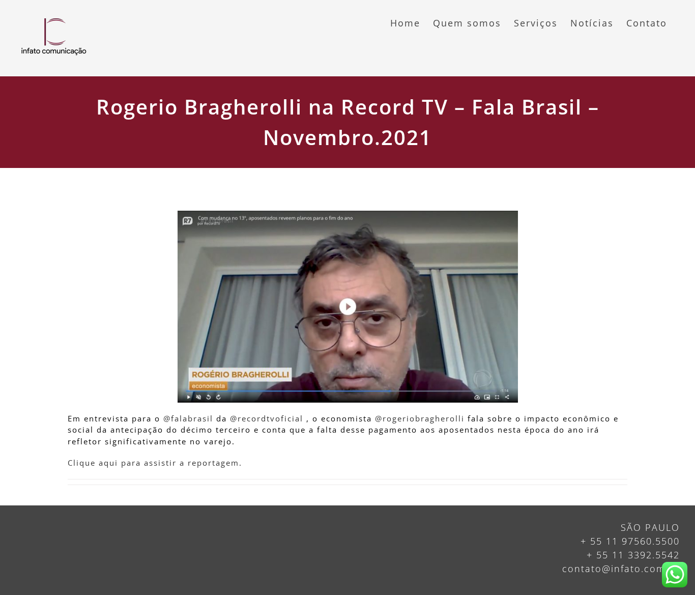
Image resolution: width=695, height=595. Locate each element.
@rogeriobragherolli (420, 418)
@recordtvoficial (266, 418)
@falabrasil (188, 418)
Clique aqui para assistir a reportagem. (155, 463)
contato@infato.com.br (621, 568)
